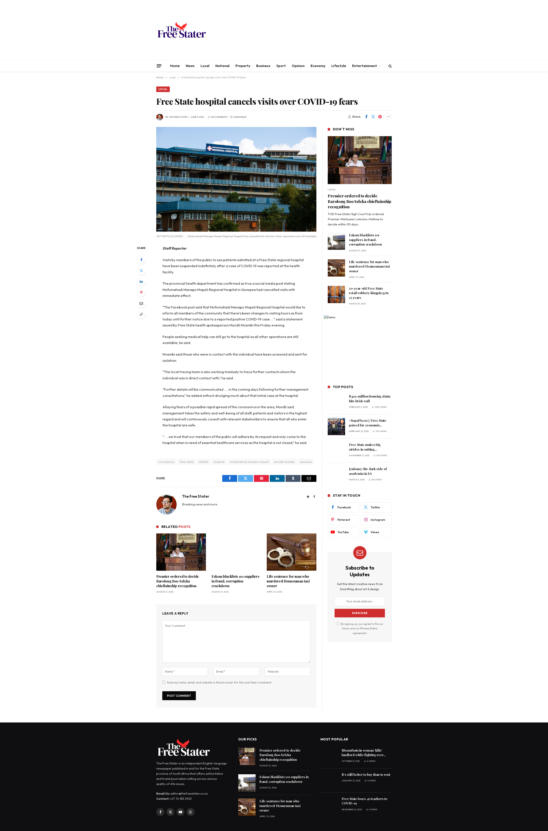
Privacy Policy (368, 628)
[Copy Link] (141, 314)
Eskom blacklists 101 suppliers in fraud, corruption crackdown (235, 581)
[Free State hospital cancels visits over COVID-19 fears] (236, 179)
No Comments (219, 117)
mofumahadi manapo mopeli (249, 461)
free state (187, 461)
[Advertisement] (314, 30)
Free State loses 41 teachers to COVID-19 (364, 801)
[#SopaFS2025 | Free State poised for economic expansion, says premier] (336, 426)
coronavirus (166, 461)
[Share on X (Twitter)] (373, 116)
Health (203, 461)
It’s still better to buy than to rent (366, 774)
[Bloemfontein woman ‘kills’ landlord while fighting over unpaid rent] (329, 756)
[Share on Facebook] (366, 116)
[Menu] (159, 66)
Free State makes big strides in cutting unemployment (364, 447)
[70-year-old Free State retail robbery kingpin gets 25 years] (336, 294)
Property (242, 66)
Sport (281, 66)
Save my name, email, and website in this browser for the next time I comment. (219, 682)
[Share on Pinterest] (380, 116)
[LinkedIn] (141, 281)
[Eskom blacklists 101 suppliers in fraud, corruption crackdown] (236, 552)
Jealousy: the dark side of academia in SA (368, 471)
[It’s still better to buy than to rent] (329, 780)
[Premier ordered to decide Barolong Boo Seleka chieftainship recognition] (181, 552)
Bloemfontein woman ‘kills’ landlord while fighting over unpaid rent (363, 752)
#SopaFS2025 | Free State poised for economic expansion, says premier (367, 422)
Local (205, 66)
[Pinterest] (141, 292)
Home (175, 66)
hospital (219, 461)
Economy (318, 66)
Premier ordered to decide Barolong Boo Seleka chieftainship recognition (177, 581)
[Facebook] (141, 259)
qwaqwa (306, 461)
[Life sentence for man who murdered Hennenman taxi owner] (291, 552)
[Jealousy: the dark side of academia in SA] (336, 475)
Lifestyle (338, 66)
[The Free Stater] (181, 30)
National (222, 66)
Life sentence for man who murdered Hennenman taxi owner (288, 581)
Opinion (298, 66)
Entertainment (364, 66)
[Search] (390, 66)
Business (263, 66)
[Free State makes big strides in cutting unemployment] (336, 450)
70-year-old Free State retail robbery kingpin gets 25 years (369, 293)
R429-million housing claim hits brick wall (369, 398)
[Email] (141, 303)
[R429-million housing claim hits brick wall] (336, 402)
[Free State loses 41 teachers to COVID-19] (329, 804)
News (190, 66)
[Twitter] (141, 270)
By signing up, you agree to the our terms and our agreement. (361, 628)
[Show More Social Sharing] (388, 116)
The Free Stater (178, 117)
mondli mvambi (284, 461)
